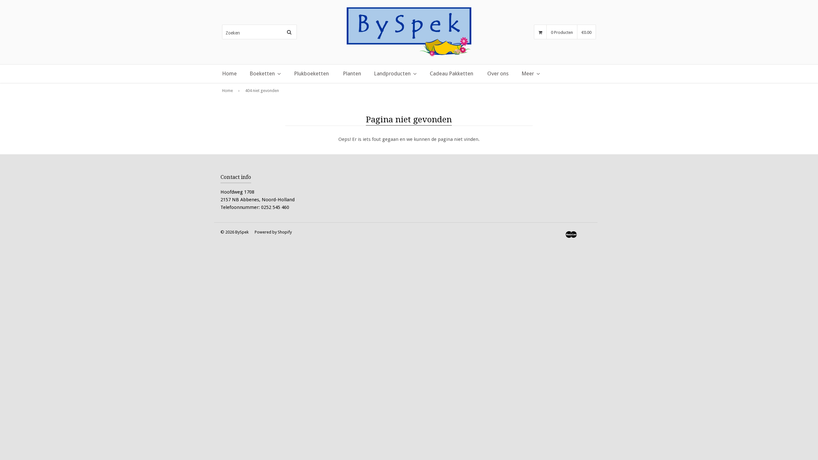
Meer (527, 73)
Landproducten (392, 73)
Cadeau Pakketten (451, 73)
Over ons (498, 73)
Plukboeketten (311, 73)
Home (229, 73)
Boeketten (262, 73)
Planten (352, 73)
